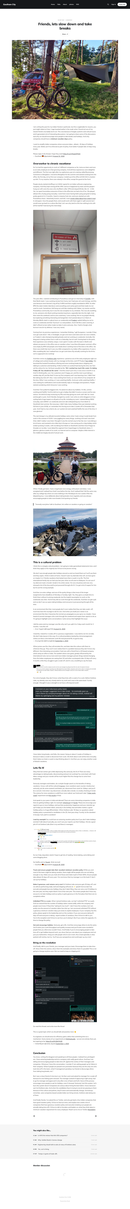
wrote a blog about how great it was (82, 198)
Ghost (68, 1201)
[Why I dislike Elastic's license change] (65, 1140)
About (65, 4)
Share (64, 34)
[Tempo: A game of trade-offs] (65, 1154)
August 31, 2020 (58, 156)
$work (48, 862)
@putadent (91, 1109)
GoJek (76, 803)
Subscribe (122, 4)
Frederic (74, 320)
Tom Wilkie (89, 361)
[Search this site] (108, 4)
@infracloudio (70, 1039)
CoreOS (87, 299)
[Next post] (96, 1116)
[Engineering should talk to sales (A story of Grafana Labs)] (65, 1144)
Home (53, 4)
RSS (77, 4)
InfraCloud (66, 803)
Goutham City (9, 4)
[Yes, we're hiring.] (65, 1149)
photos (71, 4)
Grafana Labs (51, 358)
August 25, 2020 (58, 864)
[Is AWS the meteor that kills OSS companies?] (65, 1135)
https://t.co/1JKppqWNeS (71, 154)
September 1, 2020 (61, 641)
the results (52, 795)
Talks (58, 4)
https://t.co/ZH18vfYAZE (54, 1041)
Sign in (113, 4)
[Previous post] (34, 1116)
